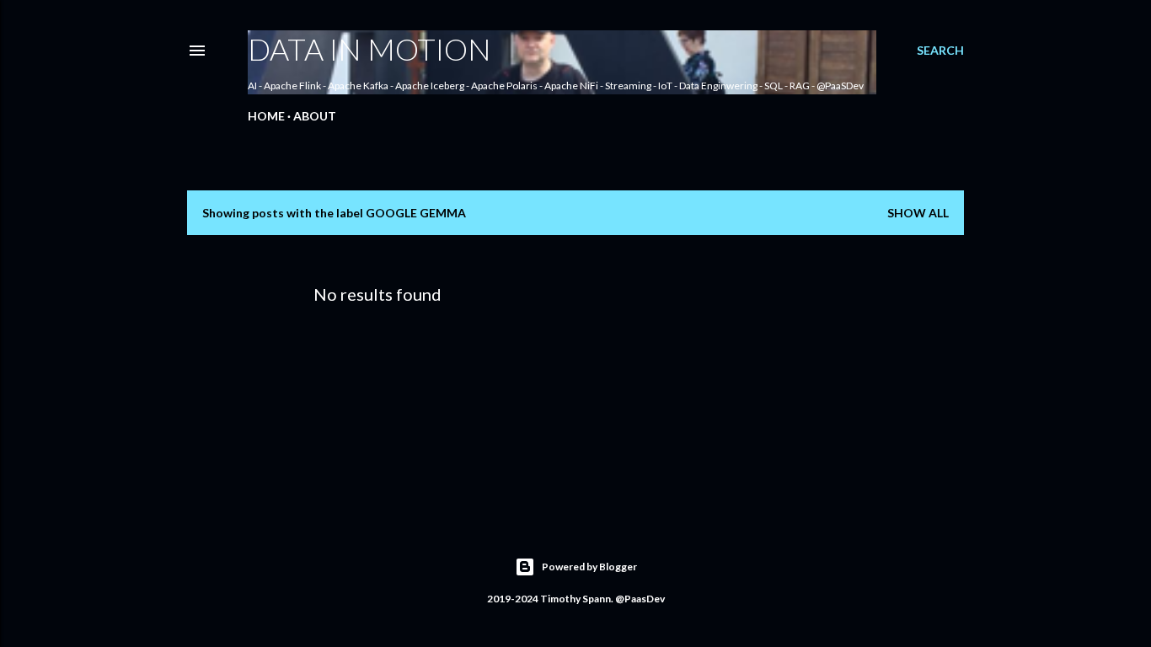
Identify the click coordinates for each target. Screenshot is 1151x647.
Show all (918, 213)
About (314, 116)
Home (266, 116)
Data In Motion (369, 48)
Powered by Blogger (589, 566)
